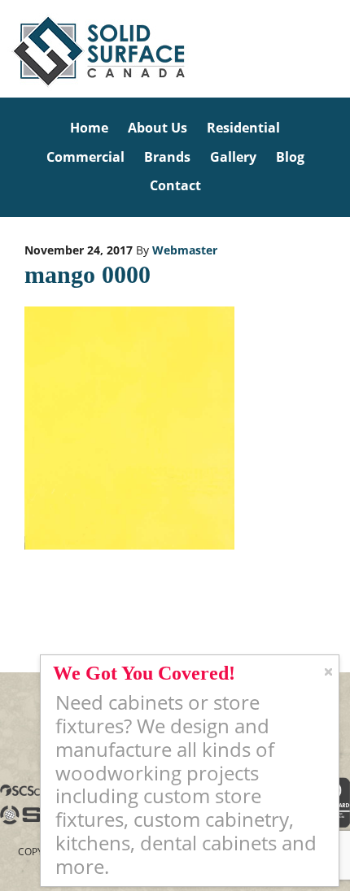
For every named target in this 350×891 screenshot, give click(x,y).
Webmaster (184, 250)
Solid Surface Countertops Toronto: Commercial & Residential (3, 49)
